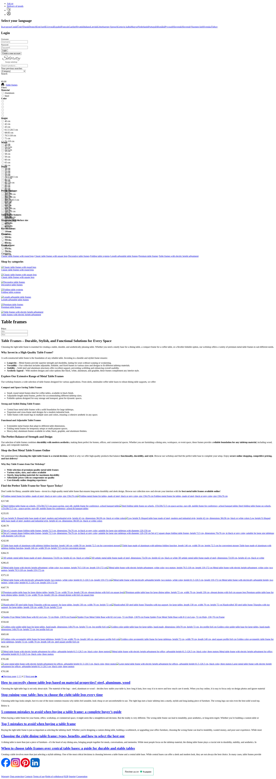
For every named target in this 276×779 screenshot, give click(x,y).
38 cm (7, 169)
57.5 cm (8, 178)
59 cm (7, 157)
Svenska (207, 27)
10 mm (8, 231)
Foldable (9, 217)
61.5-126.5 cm (11, 130)
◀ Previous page (8, 676)
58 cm (7, 154)
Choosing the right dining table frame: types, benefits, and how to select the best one (63, 736)
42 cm (7, 124)
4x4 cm (8, 199)
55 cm (7, 237)
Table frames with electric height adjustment (179, 256)
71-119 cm (9, 141)
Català (14, 27)
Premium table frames (148, 256)
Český (20, 27)
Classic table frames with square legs (51, 256)
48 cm (7, 145)
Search (4, 74)
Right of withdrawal (54, 776)
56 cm (7, 151)
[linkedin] (35, 766)
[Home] (2, 85)
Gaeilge (72, 27)
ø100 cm (9, 223)
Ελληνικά (49, 27)
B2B (66, 776)
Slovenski (177, 27)
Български (6, 27)
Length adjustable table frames (124, 256)
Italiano (87, 27)
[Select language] (8, 9)
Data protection (17, 776)
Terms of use (39, 776)
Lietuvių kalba (124, 27)
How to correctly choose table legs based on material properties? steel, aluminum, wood (65, 682)
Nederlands (143, 27)
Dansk (26, 27)
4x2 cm (8, 196)
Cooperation (81, 776)
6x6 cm (8, 208)
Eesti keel (40, 27)
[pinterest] (25, 766)
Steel (7, 96)
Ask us (10, 3)
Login (5, 33)
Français (65, 27)
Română (161, 27)
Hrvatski (80, 27)
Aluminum (9, 93)
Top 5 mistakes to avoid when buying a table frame (38, 724)
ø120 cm (9, 226)
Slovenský (186, 27)
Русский (169, 27)
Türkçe (214, 27)
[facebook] (5, 766)
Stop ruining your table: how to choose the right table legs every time (52, 695)
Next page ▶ (31, 676)
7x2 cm (8, 211)
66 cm (7, 165)
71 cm (7, 138)
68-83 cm (9, 132)
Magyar (134, 27)
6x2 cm (8, 202)
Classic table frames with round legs (17, 256)
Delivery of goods (15, 6)
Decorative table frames (79, 256)
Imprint (72, 776)
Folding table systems (100, 256)
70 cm (7, 240)
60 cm (7, 159)
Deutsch (32, 27)
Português (152, 27)
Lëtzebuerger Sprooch (108, 27)
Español (57, 27)
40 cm (7, 121)
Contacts (28, 776)
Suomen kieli (197, 27)
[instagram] (15, 766)
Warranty (5, 776)
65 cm (7, 162)
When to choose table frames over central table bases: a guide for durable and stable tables (68, 748)
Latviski (94, 27)
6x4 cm (8, 205)
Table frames (11, 85)
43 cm (7, 127)
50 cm (7, 148)
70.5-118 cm (10, 135)
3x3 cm (8, 193)
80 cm (7, 242)
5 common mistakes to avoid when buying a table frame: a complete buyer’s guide (61, 712)
